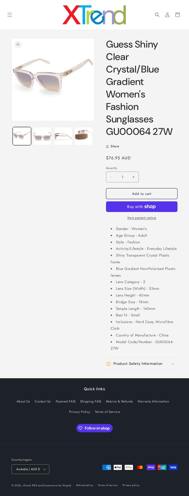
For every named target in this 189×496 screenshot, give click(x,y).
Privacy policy (131, 485)
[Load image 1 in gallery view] (22, 136)
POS (34, 485)
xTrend (27, 485)
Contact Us (43, 401)
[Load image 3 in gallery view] (63, 136)
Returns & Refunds (119, 401)
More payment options (141, 218)
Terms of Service (107, 411)
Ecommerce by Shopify (57, 485)
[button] (10, 15)
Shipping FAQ (90, 401)
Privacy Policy (79, 411)
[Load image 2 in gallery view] (42, 136)
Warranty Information (153, 401)
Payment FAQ (66, 401)
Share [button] (115, 146)
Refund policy (84, 485)
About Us (23, 401)
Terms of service (108, 485)
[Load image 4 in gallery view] (84, 136)
